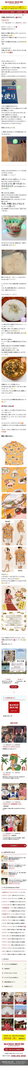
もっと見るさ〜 (14, 845)
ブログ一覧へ (14, 686)
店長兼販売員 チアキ (16, 804)
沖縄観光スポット (8, 986)
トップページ (4, 14)
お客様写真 (5, 806)
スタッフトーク (5, 20)
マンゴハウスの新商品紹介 (10, 964)
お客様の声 (19, 12)
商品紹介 (12, 12)
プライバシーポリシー (21, 1062)
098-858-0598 (19, 1055)
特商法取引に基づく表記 (8, 1062)
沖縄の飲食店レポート (9, 982)
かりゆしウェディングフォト (10, 973)
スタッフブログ (5, 12)
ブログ (10, 14)
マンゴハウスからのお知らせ (11, 977)
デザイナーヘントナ (15, 746)
